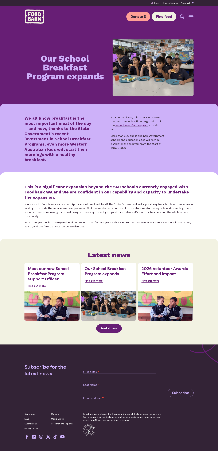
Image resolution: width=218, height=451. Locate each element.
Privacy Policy (31, 428)
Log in (157, 3)
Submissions (30, 423)
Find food (164, 16)
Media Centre (57, 418)
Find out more (37, 286)
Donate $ (138, 16)
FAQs (26, 418)
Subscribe (180, 392)
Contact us (29, 414)
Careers (55, 414)
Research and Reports (62, 423)
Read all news (109, 328)
